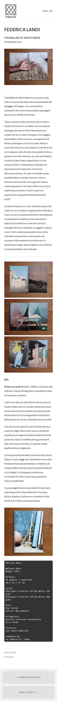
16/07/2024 (10, 652)
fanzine (10, 657)
